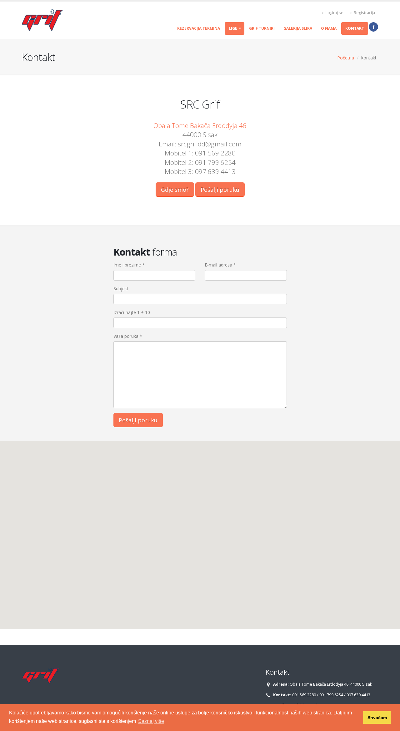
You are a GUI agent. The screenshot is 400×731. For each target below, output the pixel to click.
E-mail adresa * (220, 265)
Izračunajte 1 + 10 (131, 312)
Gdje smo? (175, 189)
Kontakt (354, 28)
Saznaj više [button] (151, 721)
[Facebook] (373, 27)
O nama (329, 28)
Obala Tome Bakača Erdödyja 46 (200, 125)
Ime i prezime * (129, 265)
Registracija (364, 12)
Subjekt (120, 289)
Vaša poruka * (127, 336)
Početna (345, 58)
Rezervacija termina (198, 28)
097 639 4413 (358, 695)
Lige (233, 28)
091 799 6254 (331, 695)
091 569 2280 (304, 695)
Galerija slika (297, 28)
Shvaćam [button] (377, 717)
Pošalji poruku (220, 189)
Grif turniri (262, 28)
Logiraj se (334, 12)
